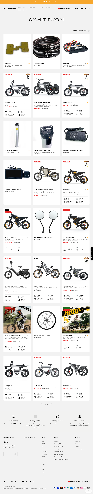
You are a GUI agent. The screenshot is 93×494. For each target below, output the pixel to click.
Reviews (77, 446)
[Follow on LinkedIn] (30, 482)
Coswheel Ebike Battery (11, 150)
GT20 (43, 446)
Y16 (43, 475)
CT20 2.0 (44, 451)
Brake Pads (8, 63)
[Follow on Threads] (16, 482)
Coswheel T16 (8, 385)
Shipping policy (33, 488)
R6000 (43, 444)
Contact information (16, 488)
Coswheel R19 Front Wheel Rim (42, 335)
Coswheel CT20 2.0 (10, 102)
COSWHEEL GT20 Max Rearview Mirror (43, 237)
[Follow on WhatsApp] (34, 482)
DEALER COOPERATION (23, 10)
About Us (77, 441)
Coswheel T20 (38, 385)
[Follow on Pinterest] (19, 482)
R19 (43, 441)
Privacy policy (6, 488)
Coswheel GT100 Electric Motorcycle (43, 189)
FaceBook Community (81, 444)
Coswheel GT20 (67, 189)
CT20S (43, 459)
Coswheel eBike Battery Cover (42, 150)
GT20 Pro (44, 449)
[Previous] (30, 2)
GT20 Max (44, 454)
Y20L (43, 462)
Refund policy (25, 488)
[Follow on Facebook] (4, 482)
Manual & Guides (58, 454)
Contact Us (57, 441)
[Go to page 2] (50, 404)
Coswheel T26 (67, 385)
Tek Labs (79, 258)
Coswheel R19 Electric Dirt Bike (13, 335)
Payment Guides (58, 451)
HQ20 (43, 464)
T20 (43, 467)
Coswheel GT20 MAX (10, 237)
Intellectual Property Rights (61, 459)
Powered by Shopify (22, 486)
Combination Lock (39, 63)
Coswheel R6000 (67, 335)
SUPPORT (48, 7)
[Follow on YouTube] (23, 482)
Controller (66, 63)
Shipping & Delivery (59, 449)
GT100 (43, 457)
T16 (43, 472)
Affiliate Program (79, 449)
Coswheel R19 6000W (69, 286)
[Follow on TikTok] (27, 482)
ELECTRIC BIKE (21, 7)
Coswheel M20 (38, 286)
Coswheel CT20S (67, 102)
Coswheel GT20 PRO (68, 237)
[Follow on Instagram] (12, 482)
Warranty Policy (58, 444)
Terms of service (42, 488)
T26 (43, 470)
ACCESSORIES (31, 7)
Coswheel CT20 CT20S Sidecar (42, 102)
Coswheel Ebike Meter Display (13, 189)
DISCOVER (40, 7)
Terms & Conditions (59, 457)
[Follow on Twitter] (8, 482)
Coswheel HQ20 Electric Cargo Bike (14, 286)
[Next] (62, 2)
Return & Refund (58, 446)
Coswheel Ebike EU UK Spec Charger (72, 150)
